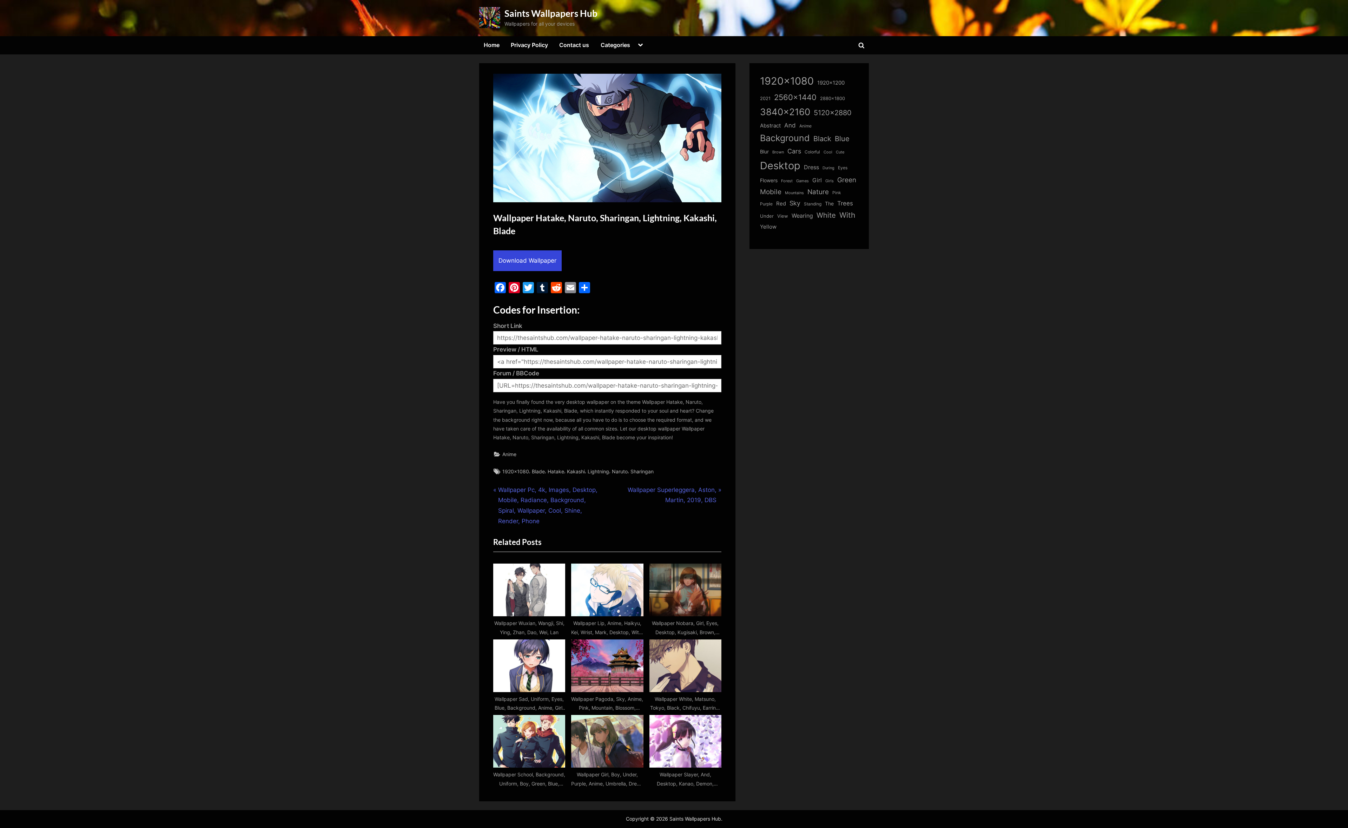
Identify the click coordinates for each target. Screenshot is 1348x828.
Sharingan (642, 471)
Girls (829, 180)
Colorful (812, 152)
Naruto (620, 471)
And (790, 125)
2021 (765, 98)
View (782, 216)
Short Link (507, 325)
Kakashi (576, 471)
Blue (842, 138)
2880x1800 (832, 98)
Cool (828, 152)
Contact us (574, 44)
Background (785, 138)
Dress (811, 167)
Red (781, 203)
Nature (818, 192)
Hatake (556, 471)
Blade (538, 471)
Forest (787, 180)
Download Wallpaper (527, 260)
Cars (794, 151)
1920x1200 (831, 83)
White (826, 215)
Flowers (769, 180)
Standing (812, 203)
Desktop (780, 165)
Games (802, 181)
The (829, 203)
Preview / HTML (515, 349)
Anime (509, 454)
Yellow (768, 227)
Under (767, 216)
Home (492, 44)
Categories (615, 44)
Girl (817, 180)
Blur (764, 152)
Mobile (770, 192)
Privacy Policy (529, 44)
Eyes (842, 167)
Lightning (598, 471)
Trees (845, 203)
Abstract (770, 125)
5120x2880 (833, 113)
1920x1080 (515, 471)
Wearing (802, 215)
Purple (766, 204)
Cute (840, 152)
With (847, 215)
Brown (778, 152)
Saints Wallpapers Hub (550, 13)
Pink (836, 192)
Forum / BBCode (516, 373)
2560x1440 (795, 97)
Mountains (794, 193)
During (828, 167)
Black (822, 138)
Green (846, 180)
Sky (794, 203)
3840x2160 (785, 111)
